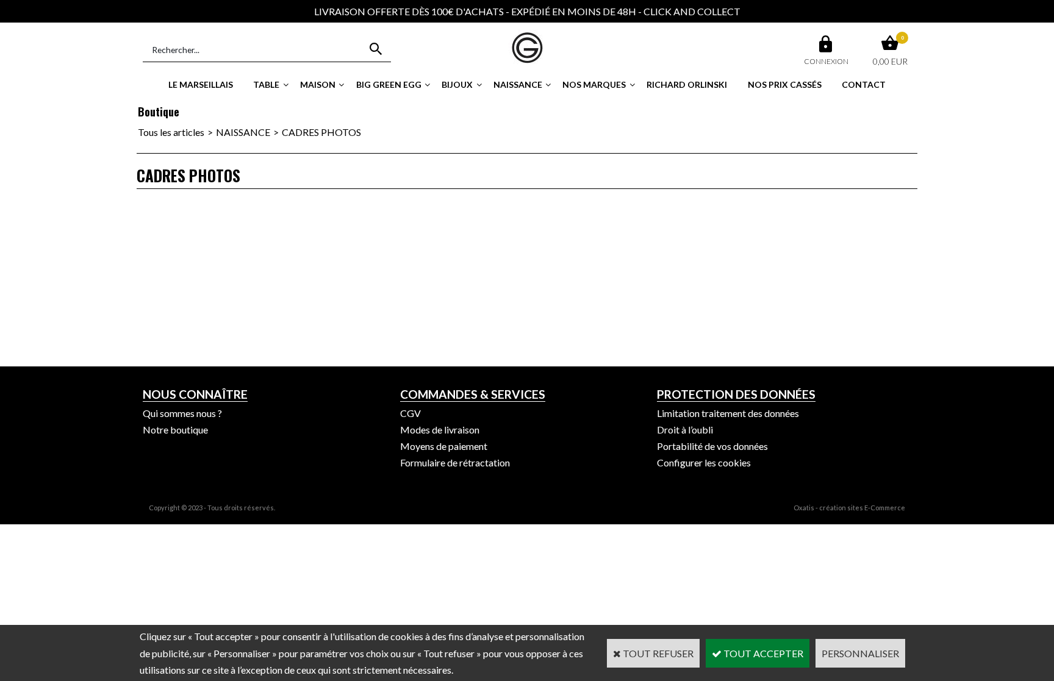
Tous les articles (171, 132)
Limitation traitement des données (728, 413)
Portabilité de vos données (712, 446)
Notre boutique (175, 429)
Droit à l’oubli (685, 429)
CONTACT (864, 84)
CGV (410, 413)
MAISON (317, 84)
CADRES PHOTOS (321, 132)
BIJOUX (457, 84)
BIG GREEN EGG (388, 84)
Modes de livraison (439, 429)
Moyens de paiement (443, 446)
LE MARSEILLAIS (200, 84)
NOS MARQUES (594, 84)
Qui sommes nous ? (182, 413)
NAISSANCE (517, 84)
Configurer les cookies (704, 462)
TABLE (266, 84)
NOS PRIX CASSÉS (785, 84)
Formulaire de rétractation (455, 462)
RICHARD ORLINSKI (687, 84)
